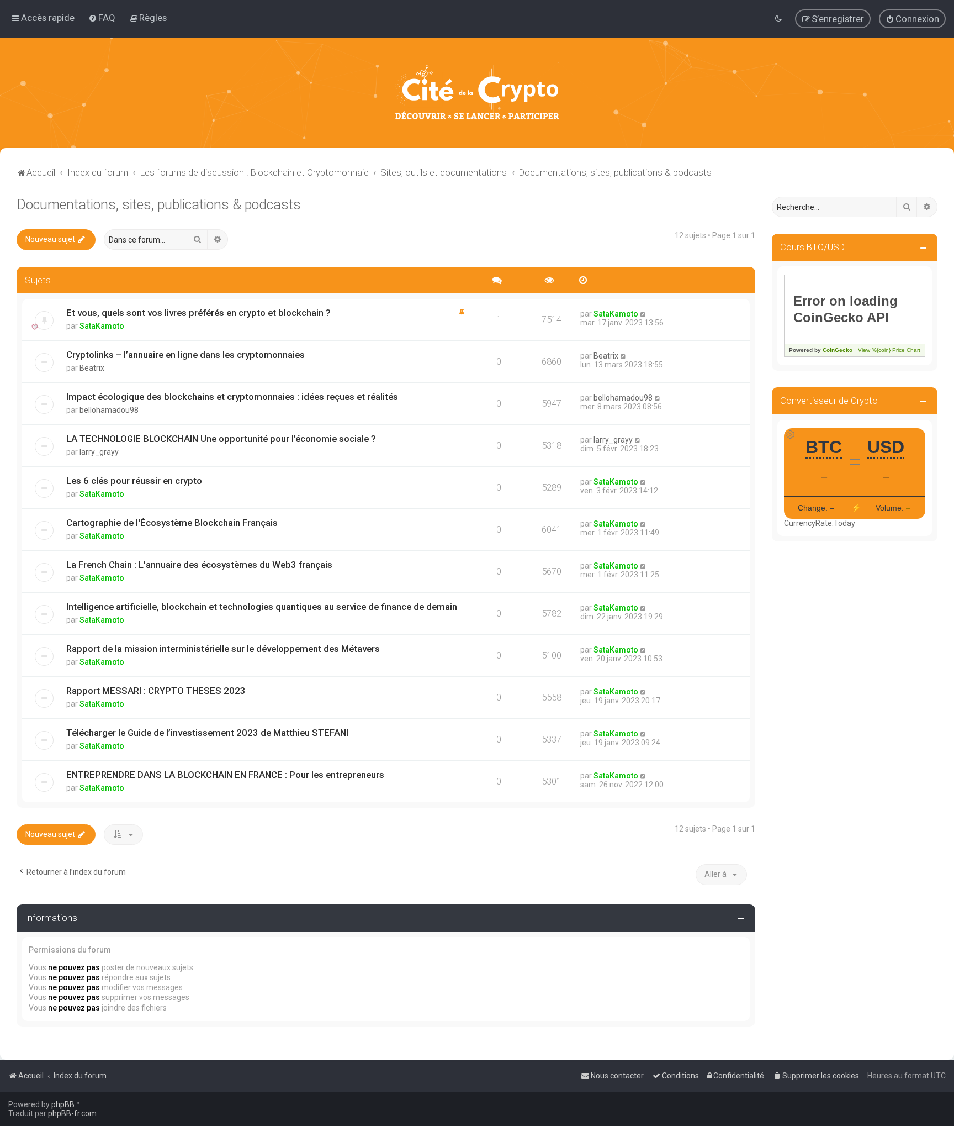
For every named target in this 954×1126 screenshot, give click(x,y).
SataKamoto (102, 326)
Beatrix (92, 368)
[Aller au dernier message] (643, 313)
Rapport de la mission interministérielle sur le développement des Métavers (223, 648)
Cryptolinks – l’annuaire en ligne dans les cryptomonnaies (185, 354)
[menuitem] (102, 17)
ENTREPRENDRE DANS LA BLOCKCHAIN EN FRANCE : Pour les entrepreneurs (225, 774)
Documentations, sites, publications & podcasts (159, 205)
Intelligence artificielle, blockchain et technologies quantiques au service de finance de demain (261, 606)
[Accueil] (477, 92)
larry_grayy (99, 452)
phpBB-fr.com (72, 1113)
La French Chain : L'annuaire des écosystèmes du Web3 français (199, 564)
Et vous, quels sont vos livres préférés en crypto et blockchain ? (198, 312)
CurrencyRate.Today (819, 523)
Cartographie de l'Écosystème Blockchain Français (172, 522)
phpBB (63, 1104)
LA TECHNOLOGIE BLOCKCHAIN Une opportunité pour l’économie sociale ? (221, 438)
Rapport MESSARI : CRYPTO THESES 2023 (156, 690)
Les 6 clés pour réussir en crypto (134, 480)
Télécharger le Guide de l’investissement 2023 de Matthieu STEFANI (207, 732)
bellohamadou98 (109, 410)
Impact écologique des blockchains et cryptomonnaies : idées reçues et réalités (232, 396)
